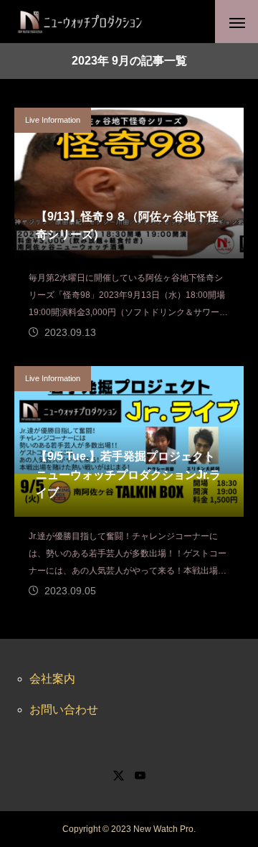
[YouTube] (140, 775)
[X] (118, 775)
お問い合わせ (63, 709)
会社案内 (52, 679)
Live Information (52, 120)
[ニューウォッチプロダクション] (79, 21)
